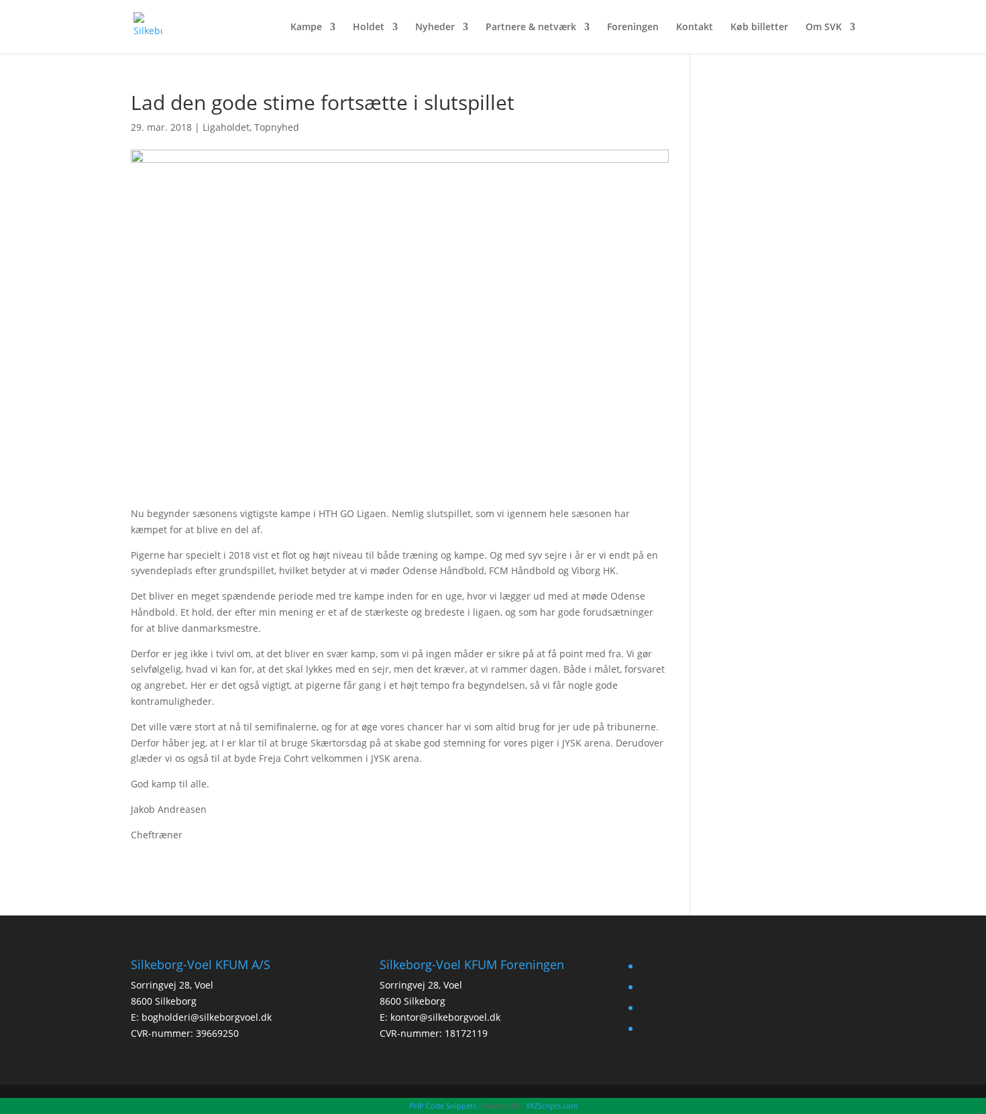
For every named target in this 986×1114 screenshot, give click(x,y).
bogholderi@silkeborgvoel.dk (207, 1017)
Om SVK (824, 27)
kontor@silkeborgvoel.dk (445, 1017)
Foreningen (633, 27)
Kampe (306, 27)
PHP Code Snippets (442, 1106)
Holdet (368, 27)
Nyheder (435, 27)
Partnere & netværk (531, 27)
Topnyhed (276, 127)
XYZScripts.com (552, 1106)
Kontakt (694, 27)
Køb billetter (759, 27)
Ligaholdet (226, 127)
